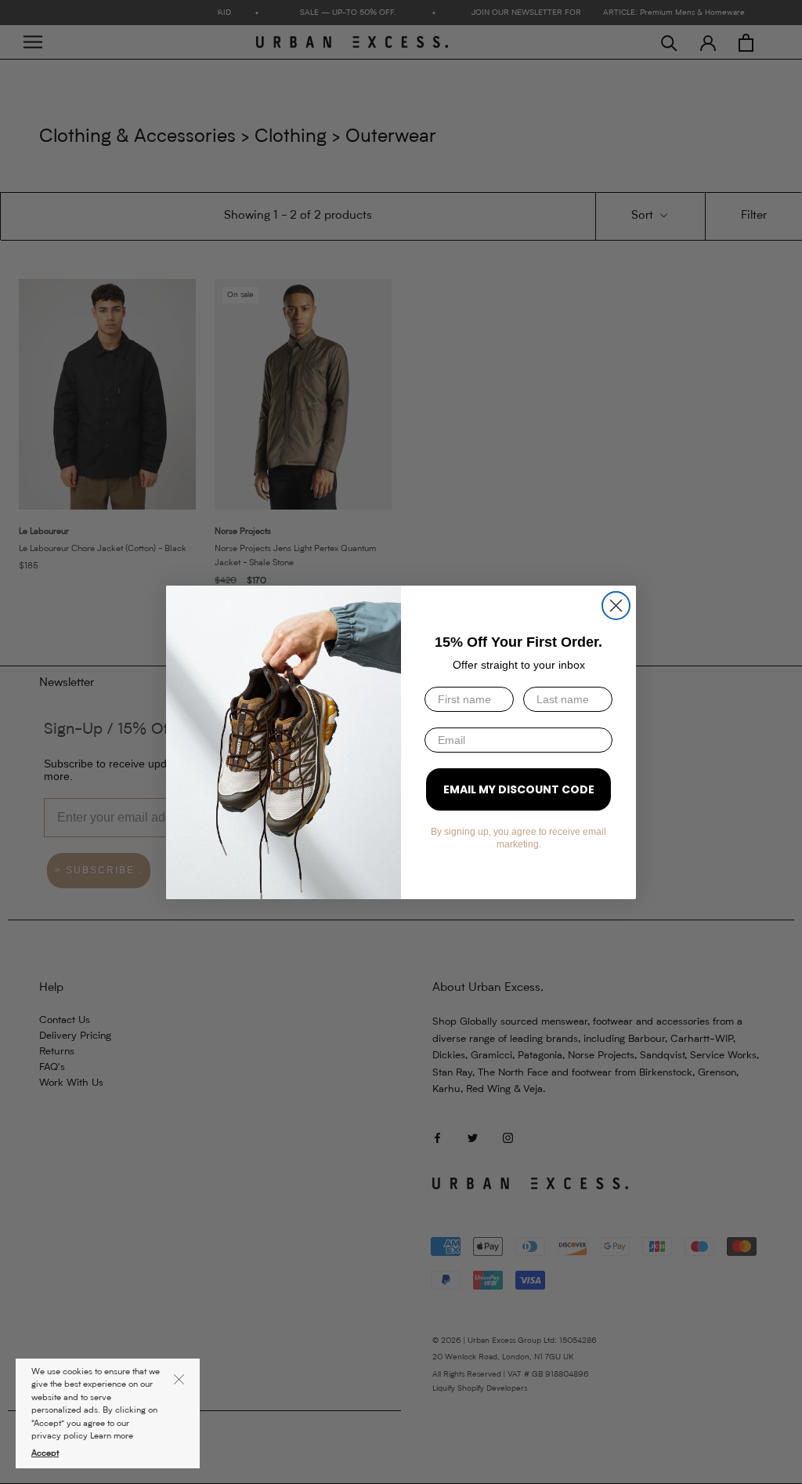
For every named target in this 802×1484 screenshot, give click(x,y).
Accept (45, 1454)
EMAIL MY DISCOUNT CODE (518, 789)
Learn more (111, 1436)
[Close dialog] (616, 605)
